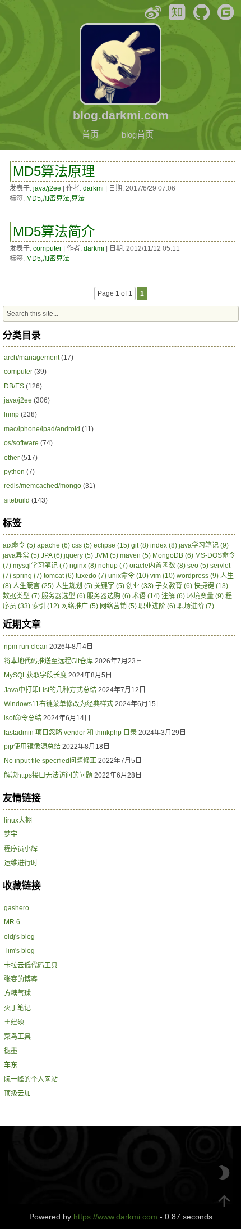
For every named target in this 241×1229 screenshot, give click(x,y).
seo (197, 566)
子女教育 (173, 586)
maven (135, 555)
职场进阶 (195, 606)
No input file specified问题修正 (50, 761)
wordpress (198, 576)
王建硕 (14, 1022)
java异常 (21, 555)
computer (47, 248)
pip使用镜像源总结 (32, 747)
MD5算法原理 (54, 171)
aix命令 (19, 545)
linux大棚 (18, 820)
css (82, 545)
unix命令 (128, 576)
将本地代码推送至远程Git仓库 (48, 661)
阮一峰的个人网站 (31, 1079)
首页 (90, 134)
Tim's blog (19, 951)
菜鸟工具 (17, 1037)
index (163, 545)
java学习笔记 (204, 545)
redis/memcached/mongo (42, 486)
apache (53, 545)
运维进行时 (21, 863)
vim (162, 576)
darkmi (93, 188)
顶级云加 (17, 1093)
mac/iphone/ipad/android (42, 429)
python (14, 472)
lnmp (11, 414)
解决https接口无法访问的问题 (48, 775)
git (140, 545)
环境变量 (205, 596)
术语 (146, 596)
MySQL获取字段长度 (35, 675)
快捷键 (211, 586)
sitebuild (17, 500)
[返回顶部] (224, 1201)
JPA (51, 555)
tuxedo (91, 576)
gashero (16, 908)
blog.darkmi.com (121, 115)
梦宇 (10, 834)
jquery (78, 555)
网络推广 (79, 606)
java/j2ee (47, 188)
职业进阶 (156, 606)
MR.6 (12, 922)
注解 (173, 596)
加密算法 (56, 198)
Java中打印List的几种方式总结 (50, 690)
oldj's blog (19, 937)
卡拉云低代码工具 (31, 965)
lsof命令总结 (22, 718)
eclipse (111, 545)
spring (27, 576)
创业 (140, 586)
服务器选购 (109, 596)
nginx (82, 566)
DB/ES (14, 386)
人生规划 (73, 586)
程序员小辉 (21, 849)
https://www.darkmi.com (115, 1216)
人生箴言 (33, 586)
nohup (113, 566)
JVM (106, 555)
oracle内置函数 (157, 566)
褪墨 (10, 1051)
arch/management (31, 358)
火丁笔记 (17, 1008)
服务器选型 (63, 596)
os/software (21, 443)
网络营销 (118, 606)
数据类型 (21, 596)
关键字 (109, 586)
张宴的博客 (21, 979)
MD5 (33, 198)
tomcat (59, 576)
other (12, 458)
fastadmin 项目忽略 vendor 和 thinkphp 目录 (70, 733)
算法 (78, 198)
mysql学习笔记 (40, 566)
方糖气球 (17, 993)
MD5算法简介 (54, 231)
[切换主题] (224, 1173)
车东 (10, 1065)
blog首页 (138, 134)
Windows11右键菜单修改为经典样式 (58, 704)
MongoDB (172, 555)
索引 (45, 606)
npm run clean (26, 646)
